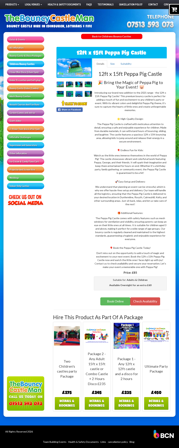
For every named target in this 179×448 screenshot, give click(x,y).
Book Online (115, 301)
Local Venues (32, 4)
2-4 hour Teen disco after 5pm (25, 129)
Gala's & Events (17, 39)
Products (11, 4)
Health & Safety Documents (64, 4)
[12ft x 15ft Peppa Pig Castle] (74, 67)
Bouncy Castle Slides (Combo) (24, 88)
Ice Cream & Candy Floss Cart (24, 161)
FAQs (89, 4)
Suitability (126, 63)
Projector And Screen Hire (22, 169)
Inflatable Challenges (20, 137)
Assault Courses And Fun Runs (24, 104)
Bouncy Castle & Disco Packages (25, 55)
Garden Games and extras (22, 112)
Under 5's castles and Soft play (25, 80)
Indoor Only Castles (19, 186)
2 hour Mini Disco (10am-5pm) (24, 72)
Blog (132, 441)
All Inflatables (17, 47)
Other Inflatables (18, 153)
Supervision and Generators (23, 145)
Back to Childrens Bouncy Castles (111, 36)
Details (100, 63)
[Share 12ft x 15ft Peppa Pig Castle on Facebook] (74, 109)
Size (112, 63)
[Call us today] (150, 25)
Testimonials (105, 4)
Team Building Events (54, 441)
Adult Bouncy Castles (20, 96)
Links (103, 441)
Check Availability (145, 301)
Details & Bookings (67, 403)
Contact (153, 4)
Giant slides (15, 120)
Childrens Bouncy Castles (22, 64)
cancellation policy (130, 4)
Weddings (14, 177)
